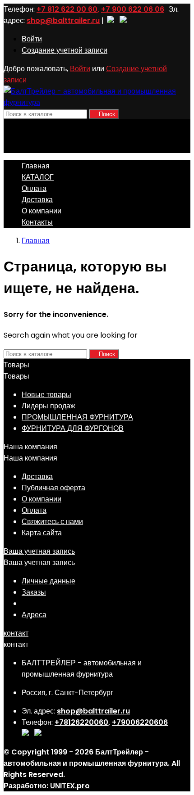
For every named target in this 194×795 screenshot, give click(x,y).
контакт (16, 633)
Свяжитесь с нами (52, 521)
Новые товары (46, 394)
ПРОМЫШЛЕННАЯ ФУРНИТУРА (77, 417)
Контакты (37, 222)
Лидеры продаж (48, 406)
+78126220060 (81, 722)
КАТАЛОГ (38, 177)
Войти (32, 39)
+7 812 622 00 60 (67, 9)
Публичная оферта (53, 488)
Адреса (34, 615)
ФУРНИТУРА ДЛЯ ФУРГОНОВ (73, 428)
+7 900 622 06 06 (132, 9)
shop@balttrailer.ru (63, 20)
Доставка (37, 199)
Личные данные (48, 581)
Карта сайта (42, 533)
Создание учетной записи (64, 50)
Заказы (34, 592)
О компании (41, 211)
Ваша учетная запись (39, 551)
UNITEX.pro (70, 786)
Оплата (34, 188)
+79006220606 (140, 722)
